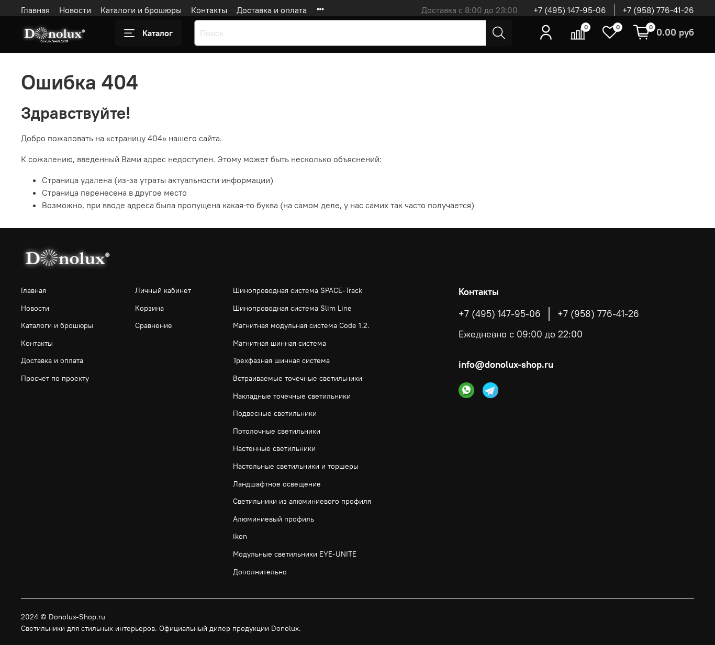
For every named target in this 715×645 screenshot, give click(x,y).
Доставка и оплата (272, 10)
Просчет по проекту (55, 378)
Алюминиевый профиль (273, 519)
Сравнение (153, 325)
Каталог (157, 33)
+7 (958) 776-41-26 (658, 10)
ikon (240, 536)
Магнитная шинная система (279, 343)
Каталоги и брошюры (141, 10)
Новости (75, 10)
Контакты (209, 10)
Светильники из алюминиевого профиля (302, 501)
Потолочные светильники (276, 431)
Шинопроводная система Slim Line (292, 308)
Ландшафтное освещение (277, 484)
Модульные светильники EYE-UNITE (294, 554)
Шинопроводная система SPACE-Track (297, 290)
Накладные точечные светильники (292, 396)
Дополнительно (260, 571)
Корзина (149, 308)
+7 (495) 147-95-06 (569, 10)
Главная (35, 10)
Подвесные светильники (275, 413)
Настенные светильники (274, 448)
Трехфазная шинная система (281, 360)
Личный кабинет (163, 290)
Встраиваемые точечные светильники (297, 378)
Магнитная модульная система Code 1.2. (301, 325)
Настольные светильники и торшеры (296, 466)
